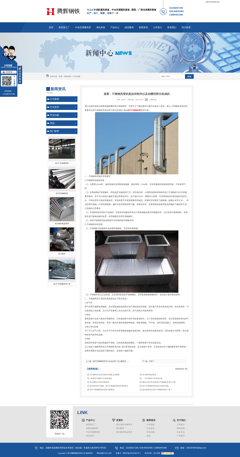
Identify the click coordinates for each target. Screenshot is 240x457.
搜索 (189, 77)
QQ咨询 (9, 72)
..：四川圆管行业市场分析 (152, 378)
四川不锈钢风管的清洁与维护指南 (155, 386)
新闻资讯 (143, 27)
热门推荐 (54, 131)
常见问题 (76, 76)
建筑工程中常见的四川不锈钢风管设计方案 (159, 382)
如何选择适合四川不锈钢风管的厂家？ (157, 390)
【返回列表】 (179, 369)
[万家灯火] (167, 453)
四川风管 (186, 27)
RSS (106, 453)
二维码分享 (152, 100)
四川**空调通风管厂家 (61, 284)
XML (110, 453)
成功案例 (129, 27)
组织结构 (181, 428)
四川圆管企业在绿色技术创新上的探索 (105, 375)
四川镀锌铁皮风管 (62, 224)
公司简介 (157, 27)
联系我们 (171, 27)
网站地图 (100, 453)
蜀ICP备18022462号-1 (132, 453)
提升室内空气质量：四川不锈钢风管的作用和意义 (109, 386)
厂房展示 (181, 436)
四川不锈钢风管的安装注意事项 (102, 390)
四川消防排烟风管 (124, 424)
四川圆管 (61, 254)
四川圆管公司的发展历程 (99, 382)
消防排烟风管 (92, 428)
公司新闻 (54, 99)
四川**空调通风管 (62, 163)
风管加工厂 (64, 27)
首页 (51, 27)
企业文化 (181, 432)
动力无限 (156, 453)
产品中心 (114, 27)
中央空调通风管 (83, 27)
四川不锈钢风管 (62, 193)
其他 (52, 123)
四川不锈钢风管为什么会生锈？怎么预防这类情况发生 (114, 361)
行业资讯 (54, 107)
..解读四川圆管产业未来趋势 (101, 378)
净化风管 (100, 27)
